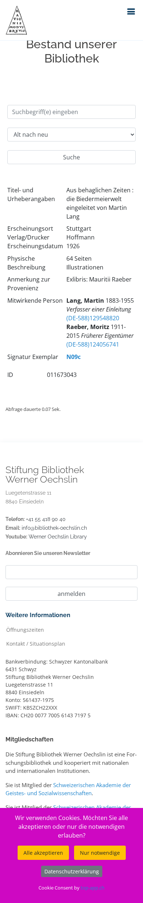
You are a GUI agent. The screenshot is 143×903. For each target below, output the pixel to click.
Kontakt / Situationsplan (35, 643)
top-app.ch (92, 887)
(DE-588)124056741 (92, 344)
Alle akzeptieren (43, 852)
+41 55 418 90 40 (46, 519)
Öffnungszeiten (25, 629)
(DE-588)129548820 (92, 318)
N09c (73, 357)
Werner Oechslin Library (58, 537)
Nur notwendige (100, 852)
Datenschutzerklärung (71, 871)
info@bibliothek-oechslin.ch (54, 528)
